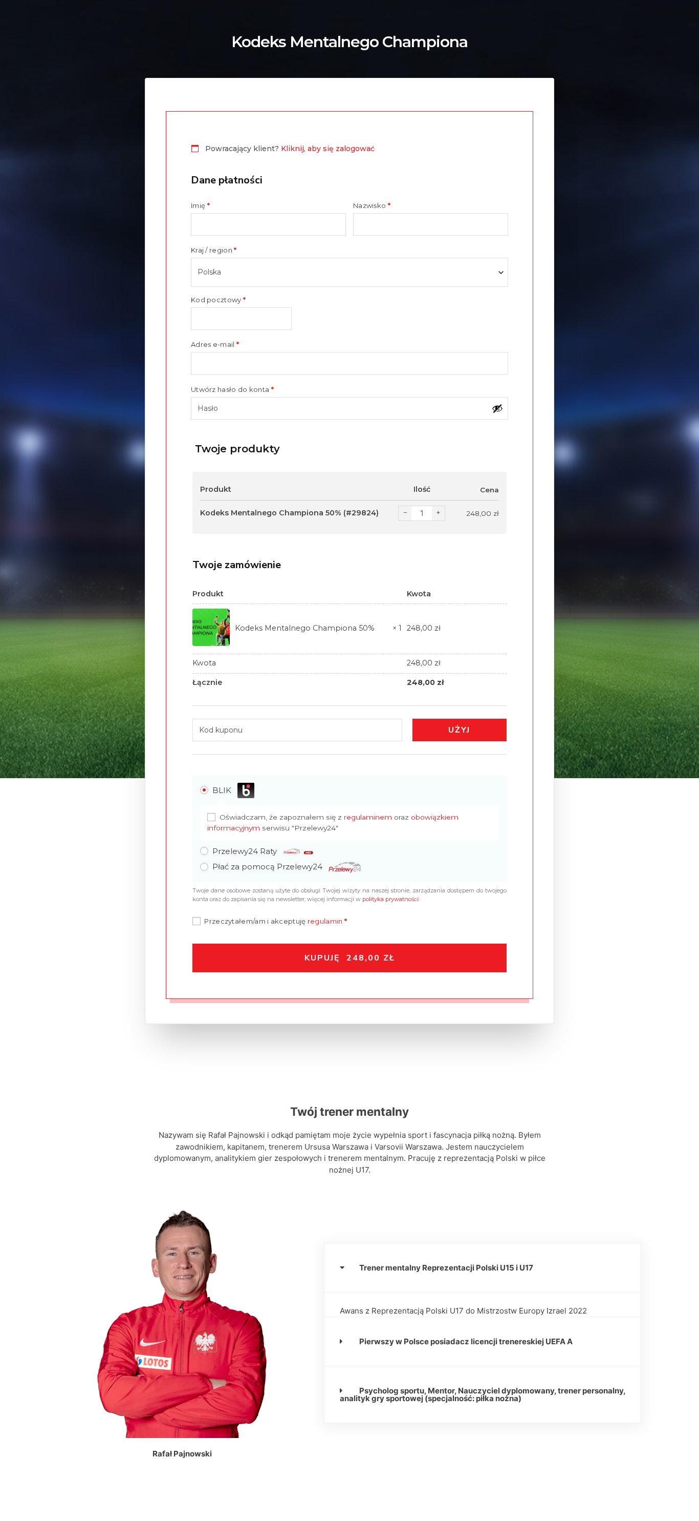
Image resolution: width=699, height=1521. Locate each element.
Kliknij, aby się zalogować (328, 148)
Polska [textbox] (209, 272)
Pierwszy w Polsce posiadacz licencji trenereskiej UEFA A (466, 1341)
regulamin (325, 921)
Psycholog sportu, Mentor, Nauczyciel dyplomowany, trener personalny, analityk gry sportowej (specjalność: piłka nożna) (482, 1394)
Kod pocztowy (218, 300)
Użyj (459, 730)
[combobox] (349, 272)
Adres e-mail (215, 344)
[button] (482, 1267)
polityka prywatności (390, 899)
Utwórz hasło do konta (232, 389)
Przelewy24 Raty (245, 851)
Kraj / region (214, 250)
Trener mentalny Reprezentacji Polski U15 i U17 (446, 1268)
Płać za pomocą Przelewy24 (268, 866)
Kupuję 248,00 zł (349, 958)
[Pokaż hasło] (497, 408)
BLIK (222, 790)
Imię (200, 205)
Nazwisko (371, 205)
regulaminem (368, 817)
